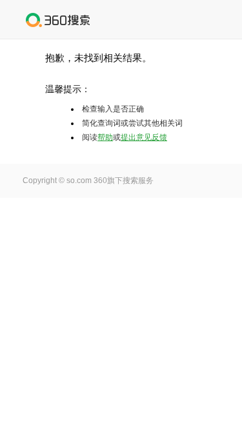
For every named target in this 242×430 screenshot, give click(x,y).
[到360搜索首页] (58, 20)
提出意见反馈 (144, 137)
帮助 (105, 137)
